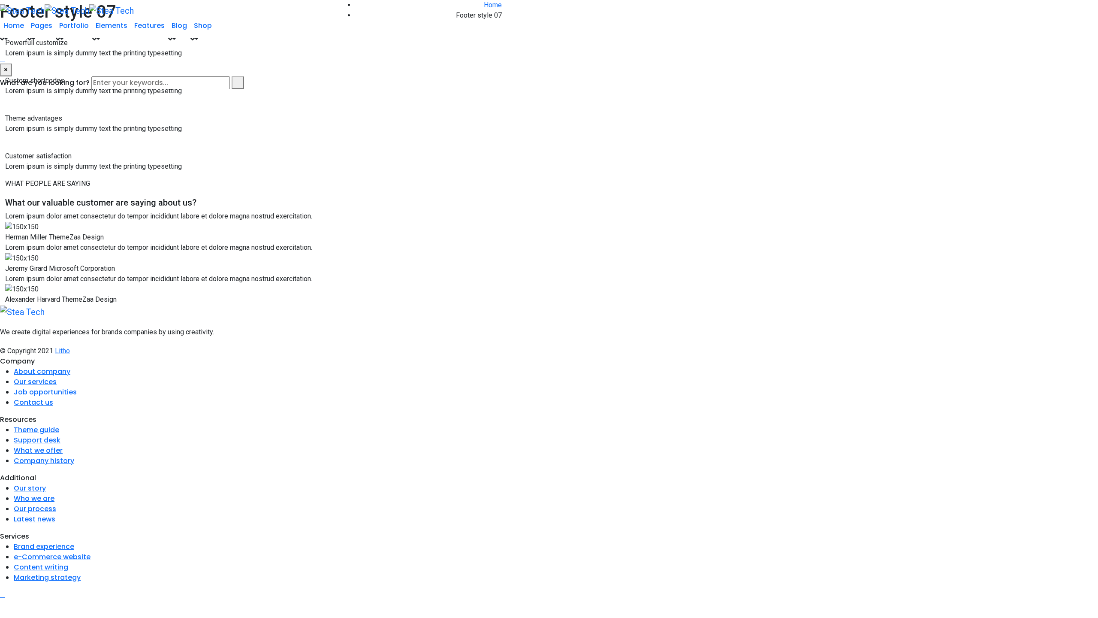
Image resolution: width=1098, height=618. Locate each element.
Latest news (34, 519)
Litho (62, 351)
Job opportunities (45, 392)
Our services (35, 382)
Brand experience (44, 546)
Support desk (37, 440)
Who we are (34, 498)
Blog (179, 25)
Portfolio (74, 25)
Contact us (33, 402)
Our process (35, 509)
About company (42, 371)
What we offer (38, 450)
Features (149, 25)
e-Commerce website (52, 557)
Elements (111, 25)
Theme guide (36, 430)
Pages (41, 25)
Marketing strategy (47, 577)
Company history (44, 461)
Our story (30, 488)
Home (13, 25)
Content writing (41, 567)
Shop (203, 25)
